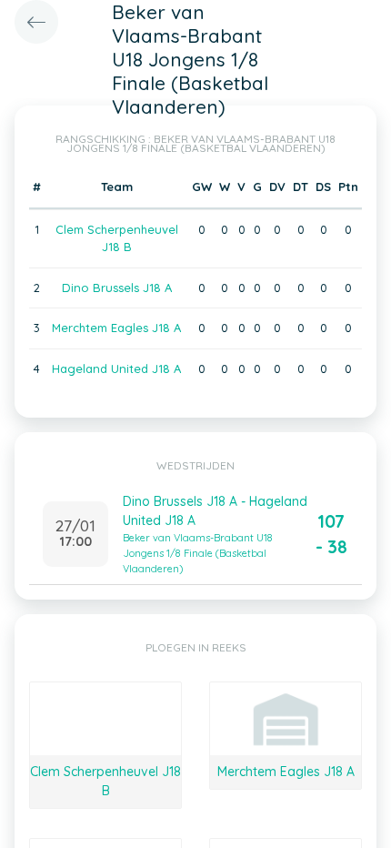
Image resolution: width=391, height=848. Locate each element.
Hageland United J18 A (116, 368)
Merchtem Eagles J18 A (116, 327)
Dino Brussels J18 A (117, 287)
